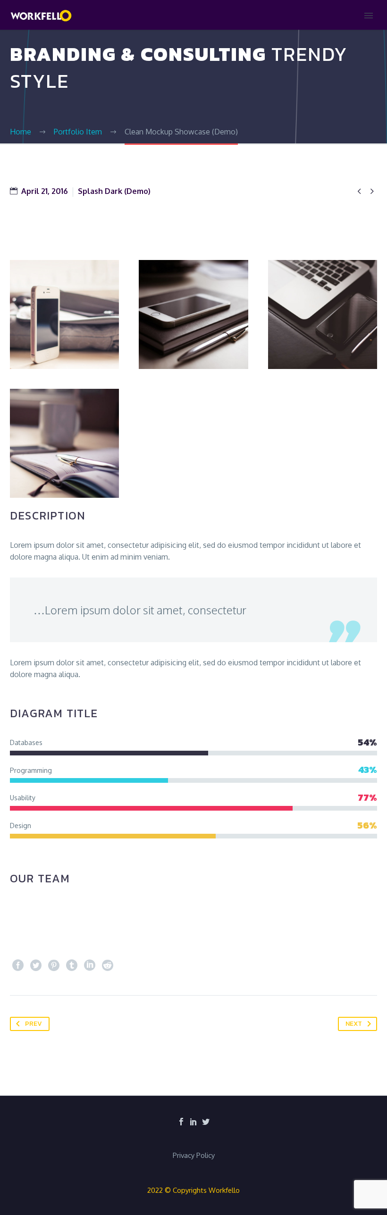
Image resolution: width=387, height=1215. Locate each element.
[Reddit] (107, 965)
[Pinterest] (53, 965)
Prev (33, 1024)
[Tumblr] (71, 965)
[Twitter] (36, 965)
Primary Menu (368, 15)
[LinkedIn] (89, 965)
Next (353, 1024)
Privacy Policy (194, 1155)
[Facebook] (18, 965)
